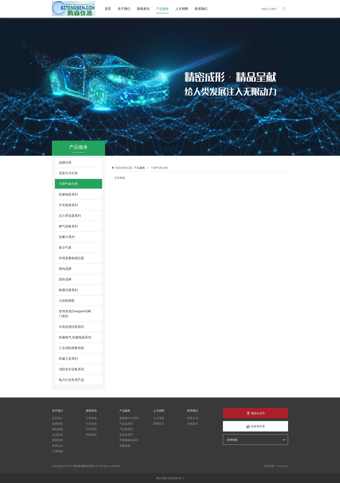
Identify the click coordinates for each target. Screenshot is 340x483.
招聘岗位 (158, 423)
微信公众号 (257, 413)
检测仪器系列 (68, 290)
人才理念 (158, 418)
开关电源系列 (68, 205)
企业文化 (57, 434)
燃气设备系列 (68, 226)
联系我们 (201, 8)
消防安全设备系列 (71, 369)
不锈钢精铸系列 (129, 440)
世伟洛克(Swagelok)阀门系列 (75, 313)
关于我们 (124, 8)
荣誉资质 (57, 440)
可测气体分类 (68, 184)
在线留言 (192, 423)
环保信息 (91, 434)
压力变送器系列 (70, 215)
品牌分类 (65, 162)
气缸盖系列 (126, 423)
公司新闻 (91, 418)
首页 (108, 8)
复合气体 (65, 247)
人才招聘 (182, 8)
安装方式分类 (68, 173)
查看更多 (124, 445)
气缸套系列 (126, 429)
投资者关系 (257, 426)
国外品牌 (65, 279)
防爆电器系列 (68, 194)
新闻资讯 (143, 8)
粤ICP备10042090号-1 (170, 478)
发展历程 (57, 423)
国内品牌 (65, 268)
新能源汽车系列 (129, 418)
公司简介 (57, 418)
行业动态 (91, 423)
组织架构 (57, 429)
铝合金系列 (126, 434)
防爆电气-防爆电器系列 (75, 337)
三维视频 (57, 451)
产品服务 (162, 8)
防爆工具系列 (68, 358)
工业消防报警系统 (71, 348)
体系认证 (57, 445)
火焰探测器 (67, 300)
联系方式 (192, 418)
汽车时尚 (91, 429)
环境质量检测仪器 (71, 258)
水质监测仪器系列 (71, 326)
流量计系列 (67, 237)
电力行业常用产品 (71, 380)
